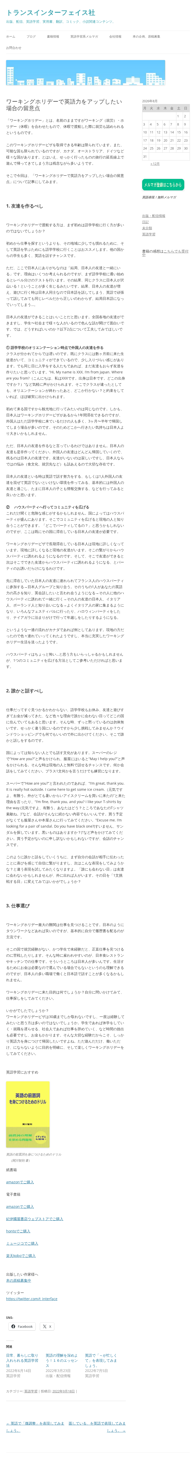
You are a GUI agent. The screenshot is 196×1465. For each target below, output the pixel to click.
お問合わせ (13, 47)
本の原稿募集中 (18, 1280)
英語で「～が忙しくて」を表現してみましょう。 (101, 1360)
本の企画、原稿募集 (146, 36)
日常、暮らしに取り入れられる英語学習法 (22, 1360)
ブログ (31, 36)
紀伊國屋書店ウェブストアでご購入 (34, 1218)
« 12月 (155, 163)
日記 (145, 222)
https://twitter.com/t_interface (31, 1298)
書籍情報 (53, 36)
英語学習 (31, 1391)
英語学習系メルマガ (84, 36)
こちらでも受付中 (165, 253)
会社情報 (115, 36)
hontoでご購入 (18, 1231)
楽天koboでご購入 (21, 1255)
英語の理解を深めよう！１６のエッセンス (62, 1360)
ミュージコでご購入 (22, 1243)
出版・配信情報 (153, 215)
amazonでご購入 (20, 1182)
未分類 (147, 228)
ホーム (10, 36)
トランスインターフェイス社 (50, 12)
